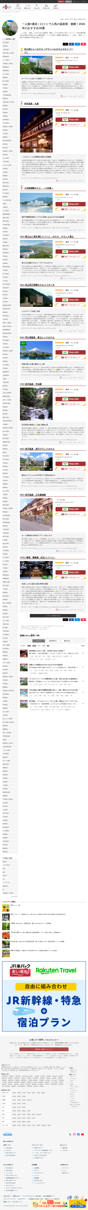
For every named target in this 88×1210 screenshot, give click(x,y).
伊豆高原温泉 (6, 515)
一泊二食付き (6, 865)
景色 (4, 868)
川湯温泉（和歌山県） (9, 690)
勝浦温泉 (5, 687)
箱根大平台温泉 (7, 326)
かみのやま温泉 (7, 165)
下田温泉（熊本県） (8, 799)
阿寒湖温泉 (6, 56)
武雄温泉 (5, 774)
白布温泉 (5, 168)
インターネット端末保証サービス (43, 1150)
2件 (77, 563)
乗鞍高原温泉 (6, 396)
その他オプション (39, 1158)
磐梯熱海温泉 (6, 214)
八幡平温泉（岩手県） (9, 102)
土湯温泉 (5, 207)
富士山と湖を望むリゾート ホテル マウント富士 (49, 236)
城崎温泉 (5, 652)
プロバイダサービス (11, 1175)
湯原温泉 (5, 725)
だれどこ (72, 1080)
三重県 (28, 1110)
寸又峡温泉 (6, 550)
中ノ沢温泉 (6, 210)
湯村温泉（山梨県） (8, 350)
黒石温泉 (5, 91)
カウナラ (72, 1096)
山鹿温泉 (5, 820)
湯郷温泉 (5, 729)
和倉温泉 (5, 466)
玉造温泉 (5, 715)
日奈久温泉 (6, 813)
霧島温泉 (5, 851)
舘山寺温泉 (6, 543)
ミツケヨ (72, 1098)
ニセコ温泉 (6, 74)
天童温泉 (5, 172)
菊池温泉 (5, 795)
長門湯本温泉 (6, 736)
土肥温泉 (5, 554)
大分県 (33, 1125)
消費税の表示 (16, 1196)
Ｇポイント (72, 1076)
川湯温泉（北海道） (8, 63)
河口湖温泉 (6, 340)
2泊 (71, 695)
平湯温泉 (5, 571)
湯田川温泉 (6, 182)
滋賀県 (14, 1114)
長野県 (19, 1103)
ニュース (36, 1175)
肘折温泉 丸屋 (31, 103)
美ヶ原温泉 (6, 364)
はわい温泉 (6, 711)
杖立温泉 (5, 806)
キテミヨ (72, 1088)
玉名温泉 (5, 802)
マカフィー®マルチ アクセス (14, 1188)
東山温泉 (5, 189)
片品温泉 (5, 270)
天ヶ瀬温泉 (6, 830)
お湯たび (72, 1084)
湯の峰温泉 (6, 694)
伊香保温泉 (6, 252)
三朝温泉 (5, 701)
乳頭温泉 (5, 130)
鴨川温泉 (5, 294)
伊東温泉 (5, 501)
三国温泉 (5, 494)
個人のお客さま (8, 1141)
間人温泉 (5, 638)
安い (4, 879)
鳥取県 (14, 1118)
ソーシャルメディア (39, 1183)
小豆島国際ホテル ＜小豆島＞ (38, 188)
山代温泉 (5, 480)
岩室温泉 (5, 435)
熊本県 (28, 1125)
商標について (7, 1202)
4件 (77, 342)
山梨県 (14, 1103)
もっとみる (14, 896)
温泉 (62, 695)
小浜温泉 (5, 785)
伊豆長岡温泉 (6, 522)
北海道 (51, 670)
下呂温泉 (5, 568)
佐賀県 (19, 1125)
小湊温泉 (5, 298)
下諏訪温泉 (6, 382)
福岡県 (14, 1125)
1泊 (54, 659)
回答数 (34, 645)
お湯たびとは (73, 1070)
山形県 (48, 656)
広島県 (28, 1118)
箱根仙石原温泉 (7, 333)
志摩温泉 (5, 606)
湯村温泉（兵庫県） (8, 676)
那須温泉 (5, 238)
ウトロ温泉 (6, 60)
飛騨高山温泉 (6, 582)
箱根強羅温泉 (6, 329)
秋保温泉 (5, 112)
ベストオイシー (74, 1090)
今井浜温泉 (6, 529)
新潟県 (24, 1103)
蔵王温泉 (5, 144)
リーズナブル (6, 882)
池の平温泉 (6, 431)
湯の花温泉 (6, 648)
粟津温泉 (5, 473)
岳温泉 (4, 203)
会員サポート (66, 1173)
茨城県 (24, 1096)
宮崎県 (38, 1125)
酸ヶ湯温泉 (6, 81)
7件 (77, 57)
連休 (41, 659)
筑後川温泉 (6, 764)
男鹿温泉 (5, 137)
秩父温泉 (5, 291)
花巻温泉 (5, 105)
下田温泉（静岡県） (8, 508)
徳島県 (14, 1121)
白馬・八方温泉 (7, 400)
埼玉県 (14, 1100)
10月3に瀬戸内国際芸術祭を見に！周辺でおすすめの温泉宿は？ (51, 227)
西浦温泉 (5, 592)
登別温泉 (5, 46)
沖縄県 (49, 1125)
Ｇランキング (73, 1078)
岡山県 (24, 1118)
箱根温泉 (5, 312)
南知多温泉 (6, 596)
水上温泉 (5, 280)
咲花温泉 (5, 445)
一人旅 (31, 656)
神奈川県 (29, 1100)
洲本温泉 (5, 673)
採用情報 (36, 1178)
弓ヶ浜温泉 (6, 561)
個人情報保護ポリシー (49, 1196)
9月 (71, 656)
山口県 (33, 1118)
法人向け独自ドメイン (12, 1190)
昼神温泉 (5, 407)
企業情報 (34, 1165)
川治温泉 (5, 231)
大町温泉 (5, 368)
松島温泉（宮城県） (8, 126)
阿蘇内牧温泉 (6, 792)
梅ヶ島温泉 (6, 536)
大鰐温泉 (5, 88)
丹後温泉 (5, 641)
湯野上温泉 (6, 217)
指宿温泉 (5, 848)
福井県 (24, 1107)
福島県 (43, 1092)
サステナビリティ (39, 1173)
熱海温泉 (5, 498)
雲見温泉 (5, 547)
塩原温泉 (5, 228)
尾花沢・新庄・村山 (57, 656)
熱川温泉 (5, 564)
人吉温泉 (5, 809)
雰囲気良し (6, 886)
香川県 (19, 1121)
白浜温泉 (5, 683)
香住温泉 (5, 666)
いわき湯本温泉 (7, 200)
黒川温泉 (5, 788)
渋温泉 (4, 378)
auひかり (8, 1150)
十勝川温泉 (6, 49)
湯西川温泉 (6, 245)
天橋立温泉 (6, 624)
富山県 (14, 1107)
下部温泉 (5, 343)
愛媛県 (24, 1121)
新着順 (29, 645)
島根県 (19, 1118)
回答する (61, 1)
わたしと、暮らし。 (75, 1086)
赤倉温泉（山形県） (8, 151)
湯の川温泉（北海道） (9, 53)
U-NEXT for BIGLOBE (40, 1155)
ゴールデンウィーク (53, 684)
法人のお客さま (8, 1165)
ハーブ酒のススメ (74, 1106)
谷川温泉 (5, 277)
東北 (44, 656)
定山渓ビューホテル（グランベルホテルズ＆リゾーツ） (48, 50)
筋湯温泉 (5, 834)
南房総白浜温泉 (7, 305)
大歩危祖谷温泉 (7, 746)
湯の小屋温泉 (6, 284)
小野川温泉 (6, 161)
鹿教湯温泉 (6, 372)
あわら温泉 (6, 491)
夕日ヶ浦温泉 (6, 645)
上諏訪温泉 (6, 375)
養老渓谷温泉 (6, 308)
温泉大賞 (64, 1148)
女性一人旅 (37, 656)
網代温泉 (5, 512)
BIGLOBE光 (9, 1148)
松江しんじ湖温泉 (7, 718)
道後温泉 (5, 757)
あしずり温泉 (6, 760)
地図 (59, 62)
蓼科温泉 (5, 385)
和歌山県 (39, 1114)
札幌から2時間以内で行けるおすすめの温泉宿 (44, 93)
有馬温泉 (5, 655)
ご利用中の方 (64, 1165)
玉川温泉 (5, 133)
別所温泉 (5, 410)
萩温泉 (4, 739)
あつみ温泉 (6, 158)
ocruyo (71, 1082)
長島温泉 (5, 613)
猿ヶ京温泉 (6, 273)
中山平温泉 (6, 123)
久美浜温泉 (6, 631)
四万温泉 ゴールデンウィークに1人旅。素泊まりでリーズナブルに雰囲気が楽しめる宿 (55, 439)
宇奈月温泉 (6, 459)
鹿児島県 (43, 1125)
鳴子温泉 (5, 109)
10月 (44, 695)
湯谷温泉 (5, 599)
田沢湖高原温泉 (7, 140)
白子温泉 (5, 301)
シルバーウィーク (34, 659)
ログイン (83, 1)
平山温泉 (5, 816)
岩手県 (24, 1092)
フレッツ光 (9, 1173)
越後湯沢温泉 (6, 442)
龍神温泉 (5, 697)
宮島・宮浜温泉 (7, 732)
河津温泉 (5, 540)
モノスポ (72, 1092)
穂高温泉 (5, 414)
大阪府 (24, 1114)
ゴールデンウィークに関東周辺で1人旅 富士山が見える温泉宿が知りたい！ (52, 275)
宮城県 (28, 1092)
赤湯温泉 (5, 154)
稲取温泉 (5, 526)
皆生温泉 (5, 704)
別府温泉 (5, 823)
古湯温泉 (5, 778)
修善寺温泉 (6, 505)
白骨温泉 (5, 357)
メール (64, 1170)
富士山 (40, 684)
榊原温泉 (5, 610)
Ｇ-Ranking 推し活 (74, 1102)
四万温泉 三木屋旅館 (35, 495)
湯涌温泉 (5, 484)
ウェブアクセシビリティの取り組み (31, 1196)
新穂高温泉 (6, 575)
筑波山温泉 (6, 287)
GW (45, 684)
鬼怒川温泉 (6, 221)
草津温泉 (5, 249)
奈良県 (33, 1114)
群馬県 (46, 706)
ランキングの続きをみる (52, 615)
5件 (77, 194)
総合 (48, 645)
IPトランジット (10, 1185)
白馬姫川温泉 (6, 403)
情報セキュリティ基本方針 (52, 1199)
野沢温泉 (5, 354)
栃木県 (14, 1096)
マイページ (77, 1)
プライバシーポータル (9, 1199)
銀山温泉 (5, 147)
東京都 (24, 1100)
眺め (4, 872)
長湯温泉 (5, 837)
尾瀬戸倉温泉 (6, 266)
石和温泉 (5, 336)
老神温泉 (5, 263)
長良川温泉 (6, 585)
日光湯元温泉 (6, 224)
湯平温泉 (5, 844)
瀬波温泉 (5, 449)
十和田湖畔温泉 (7, 95)
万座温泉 (5, 256)
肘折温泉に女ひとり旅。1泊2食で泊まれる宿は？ (45, 178)
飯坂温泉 (5, 196)
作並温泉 (5, 116)
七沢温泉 (5, 319)
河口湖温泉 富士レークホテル (39, 337)
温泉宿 (4, 861)
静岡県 (14, 1110)
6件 (77, 110)
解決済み (67, 641)
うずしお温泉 (6, 662)
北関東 (40, 706)
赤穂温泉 (5, 659)
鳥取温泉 (5, 708)
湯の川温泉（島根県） (9, 722)
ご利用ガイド (73, 1072)
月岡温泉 (5, 424)
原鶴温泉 (5, 767)
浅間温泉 (5, 361)
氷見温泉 (5, 463)
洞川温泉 (5, 680)
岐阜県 (19, 1110)
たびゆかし (72, 1100)
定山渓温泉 (6, 42)
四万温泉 (5, 259)
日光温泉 (5, 242)
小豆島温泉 (6, 753)
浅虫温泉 (5, 84)
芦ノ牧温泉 (6, 193)
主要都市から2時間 (8, 893)
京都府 (19, 1114)
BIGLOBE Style (38, 1180)
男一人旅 (41, 670)
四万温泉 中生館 (33, 384)
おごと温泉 (6, 620)
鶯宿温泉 (5, 98)
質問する (68, 1)
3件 (64, 500)
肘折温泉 (5, 179)
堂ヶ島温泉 (6, 557)
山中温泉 (5, 470)
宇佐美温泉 (6, 533)
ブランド (36, 1170)
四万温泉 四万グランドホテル (40, 449)
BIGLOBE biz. (9, 1168)
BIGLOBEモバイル (11, 1153)
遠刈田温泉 (6, 119)
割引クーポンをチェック (72, 72)
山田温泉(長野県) (7, 421)
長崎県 (24, 1125)
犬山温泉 (5, 589)
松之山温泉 (6, 456)
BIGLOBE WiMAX (11, 1155)
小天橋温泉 (6, 634)
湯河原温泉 (6, 315)
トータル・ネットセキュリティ (42, 1153)
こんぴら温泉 (6, 750)
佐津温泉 (5, 669)
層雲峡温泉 (6, 67)
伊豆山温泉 (6, 519)
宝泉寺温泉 (6, 841)
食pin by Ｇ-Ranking (75, 1104)
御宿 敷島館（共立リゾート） (40, 557)
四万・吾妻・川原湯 (54, 706)
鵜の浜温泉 (6, 438)
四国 (40, 695)
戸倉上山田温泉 (7, 392)
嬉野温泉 (5, 771)
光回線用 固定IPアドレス (12, 1178)
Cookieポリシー (22, 1199)
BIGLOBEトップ (17, 1202)
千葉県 (19, 1100)
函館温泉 (5, 77)
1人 (31, 670)
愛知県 (24, 1110)
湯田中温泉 (6, 417)
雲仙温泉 (5, 781)
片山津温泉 (6, 477)
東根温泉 (5, 175)
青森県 (19, 1092)
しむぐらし (65, 1150)
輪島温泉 (5, 487)
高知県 (28, 1121)
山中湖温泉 (6, 347)
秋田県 (33, 1092)
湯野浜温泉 (6, 186)
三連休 (52, 695)
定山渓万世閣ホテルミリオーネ (40, 285)
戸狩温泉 (5, 389)
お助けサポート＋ (39, 1148)
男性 (47, 670)
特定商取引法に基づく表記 (36, 1199)
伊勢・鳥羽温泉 (7, 603)
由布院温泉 (6, 827)
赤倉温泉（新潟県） (8, 427)
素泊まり (5, 875)
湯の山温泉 (6, 617)
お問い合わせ (7, 1196)
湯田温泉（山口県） (8, 743)
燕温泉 (4, 452)
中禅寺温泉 (6, 235)
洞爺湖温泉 (6, 70)
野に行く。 (72, 1094)
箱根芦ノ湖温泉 (7, 322)
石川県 (19, 1107)
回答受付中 (53, 641)
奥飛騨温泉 (6, 578)
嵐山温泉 (5, 627)
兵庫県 (28, 1114)
